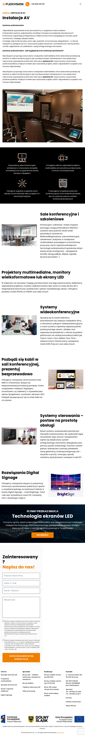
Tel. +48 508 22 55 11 (73, 694)
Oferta (6, 13)
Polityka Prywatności (73, 702)
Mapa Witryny (71, 706)
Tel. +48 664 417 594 (73, 692)
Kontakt (69, 698)
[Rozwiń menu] (80, 4)
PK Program (60, 732)
